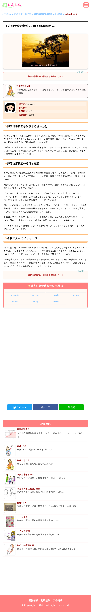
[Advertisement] (45, 327)
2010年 (58, 14)
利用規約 (45, 600)
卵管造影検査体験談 (43, 14)
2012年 (35, 295)
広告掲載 (58, 600)
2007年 (55, 301)
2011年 (55, 295)
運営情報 (33, 600)
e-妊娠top (6, 14)
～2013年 (15, 295)
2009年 (15, 301)
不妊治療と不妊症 (22, 14)
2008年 (35, 301)
